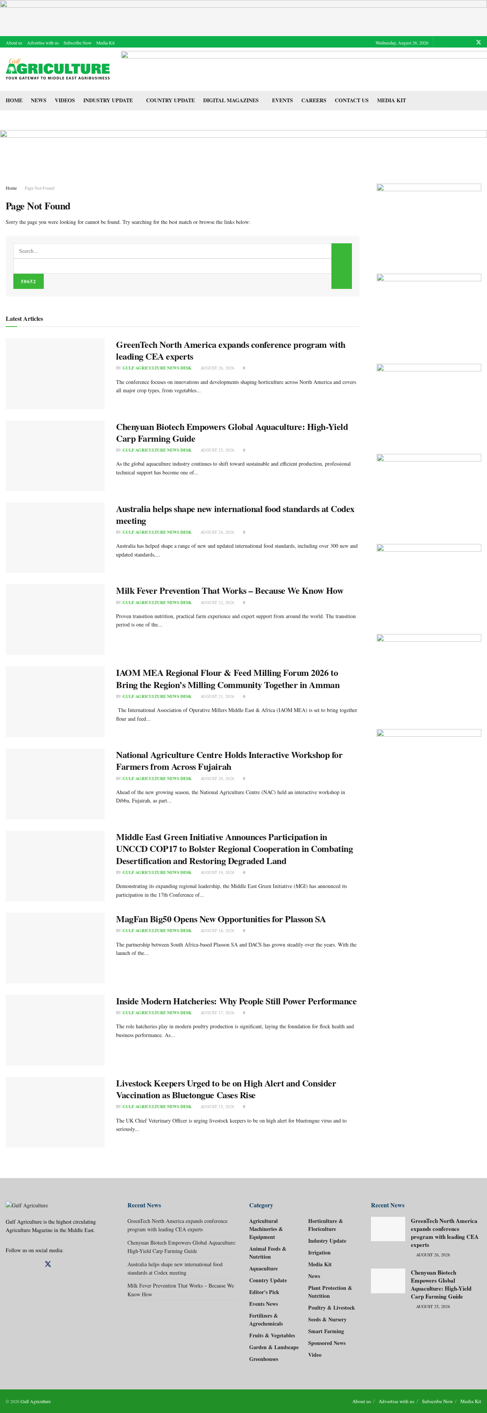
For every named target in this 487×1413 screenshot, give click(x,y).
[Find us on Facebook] (449, 42)
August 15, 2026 (216, 1106)
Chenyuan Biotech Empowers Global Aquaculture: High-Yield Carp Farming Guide (232, 432)
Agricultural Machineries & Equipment (266, 1229)
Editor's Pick (264, 1292)
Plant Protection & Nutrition (330, 1292)
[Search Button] (478, 100)
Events (282, 100)
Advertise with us (43, 43)
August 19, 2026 (216, 872)
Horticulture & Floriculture (325, 1225)
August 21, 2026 (216, 696)
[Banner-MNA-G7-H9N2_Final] (429, 766)
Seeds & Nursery (327, 1319)
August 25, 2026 (216, 450)
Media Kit (105, 43)
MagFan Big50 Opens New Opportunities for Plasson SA (221, 918)
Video (314, 1355)
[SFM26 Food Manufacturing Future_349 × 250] (429, 491)
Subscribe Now (78, 43)
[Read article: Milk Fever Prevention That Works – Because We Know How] (55, 619)
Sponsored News (326, 1343)
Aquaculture (263, 1268)
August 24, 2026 (216, 532)
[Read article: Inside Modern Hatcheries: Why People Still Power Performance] (55, 1030)
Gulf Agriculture (36, 1401)
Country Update (170, 100)
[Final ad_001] (429, 674)
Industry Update (108, 100)
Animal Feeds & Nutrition (267, 1253)
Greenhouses (263, 1359)
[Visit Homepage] (58, 69)
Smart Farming (326, 1331)
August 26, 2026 (216, 368)
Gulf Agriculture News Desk (157, 368)
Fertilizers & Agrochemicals (266, 1319)
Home (14, 100)
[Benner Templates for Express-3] (429, 221)
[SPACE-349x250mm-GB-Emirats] (429, 581)
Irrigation (319, 1252)
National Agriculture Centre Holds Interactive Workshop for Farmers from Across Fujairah (229, 760)
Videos (65, 100)
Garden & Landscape (274, 1347)
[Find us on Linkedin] (21, 1264)
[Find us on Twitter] (478, 42)
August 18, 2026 (216, 930)
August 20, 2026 (216, 778)
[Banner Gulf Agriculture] (429, 401)
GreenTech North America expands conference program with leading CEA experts (230, 350)
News (38, 100)
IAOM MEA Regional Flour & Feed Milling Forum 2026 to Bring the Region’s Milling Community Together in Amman (227, 678)
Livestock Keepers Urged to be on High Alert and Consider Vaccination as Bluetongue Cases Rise (226, 1088)
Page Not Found (39, 188)
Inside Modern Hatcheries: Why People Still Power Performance (236, 1000)
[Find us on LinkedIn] (468, 42)
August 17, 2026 (216, 1012)
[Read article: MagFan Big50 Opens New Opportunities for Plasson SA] (55, 948)
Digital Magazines (231, 100)
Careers (313, 100)
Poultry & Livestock (331, 1308)
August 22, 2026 (216, 602)
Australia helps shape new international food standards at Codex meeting (235, 514)
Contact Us (352, 100)
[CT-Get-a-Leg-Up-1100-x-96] (243, 145)
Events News (263, 1304)
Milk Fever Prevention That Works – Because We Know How (229, 590)
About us (14, 43)
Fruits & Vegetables (272, 1335)
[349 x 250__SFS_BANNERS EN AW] (429, 311)
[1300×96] (243, 17)
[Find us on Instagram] (459, 42)
